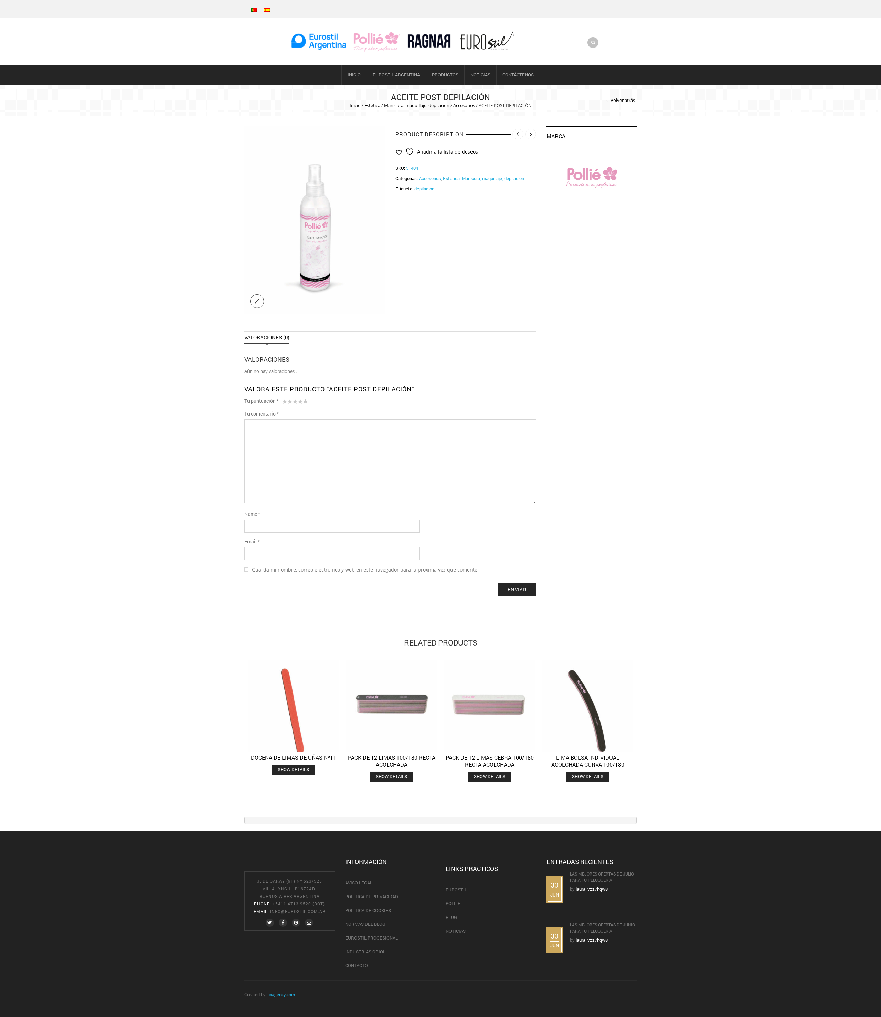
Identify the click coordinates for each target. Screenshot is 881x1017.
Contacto (356, 965)
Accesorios (464, 105)
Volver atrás (623, 100)
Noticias (480, 74)
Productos (445, 74)
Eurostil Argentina (396, 74)
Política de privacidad (371, 896)
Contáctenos (518, 74)
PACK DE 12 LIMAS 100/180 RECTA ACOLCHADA (391, 761)
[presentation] (235, 711)
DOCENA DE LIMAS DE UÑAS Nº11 (293, 757)
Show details (293, 769)
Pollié (453, 903)
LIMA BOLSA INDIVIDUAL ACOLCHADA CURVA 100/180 (587, 761)
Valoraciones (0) (266, 337)
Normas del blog (365, 924)
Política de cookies (368, 910)
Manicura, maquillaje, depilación (416, 105)
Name (252, 514)
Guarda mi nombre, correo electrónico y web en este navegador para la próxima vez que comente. (365, 569)
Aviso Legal (358, 883)
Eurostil (456, 890)
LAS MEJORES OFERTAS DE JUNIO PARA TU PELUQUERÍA (602, 928)
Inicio (354, 74)
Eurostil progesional (371, 938)
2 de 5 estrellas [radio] (287, 403)
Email (252, 541)
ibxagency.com (280, 994)
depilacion (424, 189)
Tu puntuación (261, 401)
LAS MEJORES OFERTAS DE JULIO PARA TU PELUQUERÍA (602, 877)
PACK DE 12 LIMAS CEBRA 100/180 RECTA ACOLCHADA (490, 761)
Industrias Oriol (365, 951)
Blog (451, 917)
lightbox (257, 301)
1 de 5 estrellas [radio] (284, 403)
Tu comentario (261, 413)
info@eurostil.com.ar (298, 911)
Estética (372, 105)
